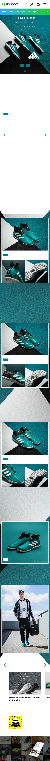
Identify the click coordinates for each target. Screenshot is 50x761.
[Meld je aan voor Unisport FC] (32, 4)
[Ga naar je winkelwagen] (38, 4)
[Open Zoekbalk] (26, 4)
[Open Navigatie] (44, 4)
